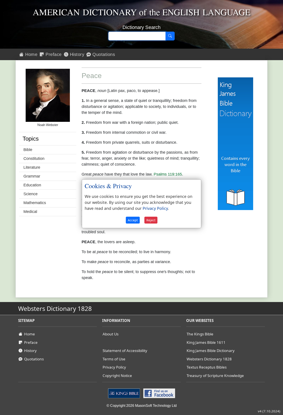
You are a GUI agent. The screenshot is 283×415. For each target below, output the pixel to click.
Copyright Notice (117, 375)
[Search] (170, 36)
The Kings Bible (200, 334)
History (76, 54)
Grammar (31, 176)
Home (31, 54)
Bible (27, 149)
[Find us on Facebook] (158, 393)
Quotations (103, 54)
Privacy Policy (114, 367)
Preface (53, 54)
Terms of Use (114, 358)
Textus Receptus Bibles (207, 367)
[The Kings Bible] (124, 393)
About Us (111, 334)
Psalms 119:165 (168, 174)
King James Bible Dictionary (211, 350)
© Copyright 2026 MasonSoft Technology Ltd (142, 405)
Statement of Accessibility (125, 350)
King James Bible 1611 (206, 342)
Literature (31, 167)
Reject (150, 220)
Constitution (33, 158)
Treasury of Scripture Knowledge (215, 375)
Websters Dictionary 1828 (209, 358)
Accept (133, 220)
